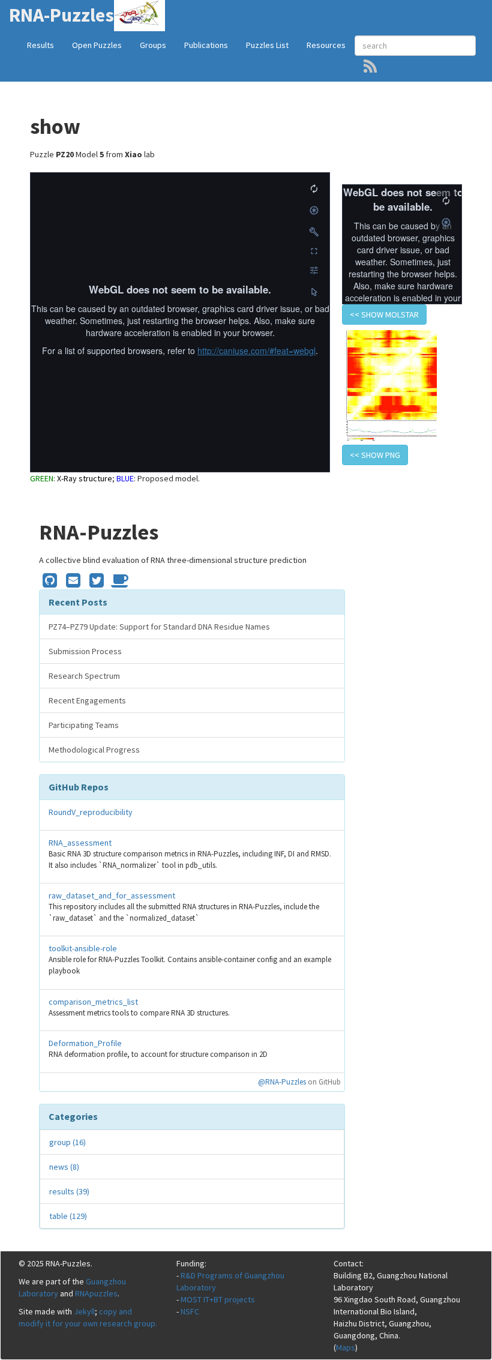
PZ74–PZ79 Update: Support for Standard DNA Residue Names (159, 626)
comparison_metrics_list (93, 1001)
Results (40, 45)
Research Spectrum (84, 675)
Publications (206, 45)
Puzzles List (267, 45)
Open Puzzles (97, 45)
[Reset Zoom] (313, 188)
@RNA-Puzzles (282, 1082)
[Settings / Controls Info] (313, 270)
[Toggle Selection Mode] (313, 291)
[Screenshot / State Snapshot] (313, 210)
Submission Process (85, 651)
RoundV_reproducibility (91, 812)
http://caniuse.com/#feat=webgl (256, 351)
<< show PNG (375, 455)
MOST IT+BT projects (218, 1299)
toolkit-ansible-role (83, 948)
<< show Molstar (384, 314)
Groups (153, 45)
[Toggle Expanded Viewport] (313, 250)
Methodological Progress (94, 749)
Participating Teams (84, 725)
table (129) (68, 1216)
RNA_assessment (80, 842)
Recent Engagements (87, 700)
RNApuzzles (96, 1293)
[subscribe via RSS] (370, 66)
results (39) (69, 1191)
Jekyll (84, 1311)
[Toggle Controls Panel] (313, 231)
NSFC (190, 1311)
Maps (345, 1347)
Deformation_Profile (85, 1043)
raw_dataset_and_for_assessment (112, 895)
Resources (326, 45)
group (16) (67, 1142)
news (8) (64, 1166)
